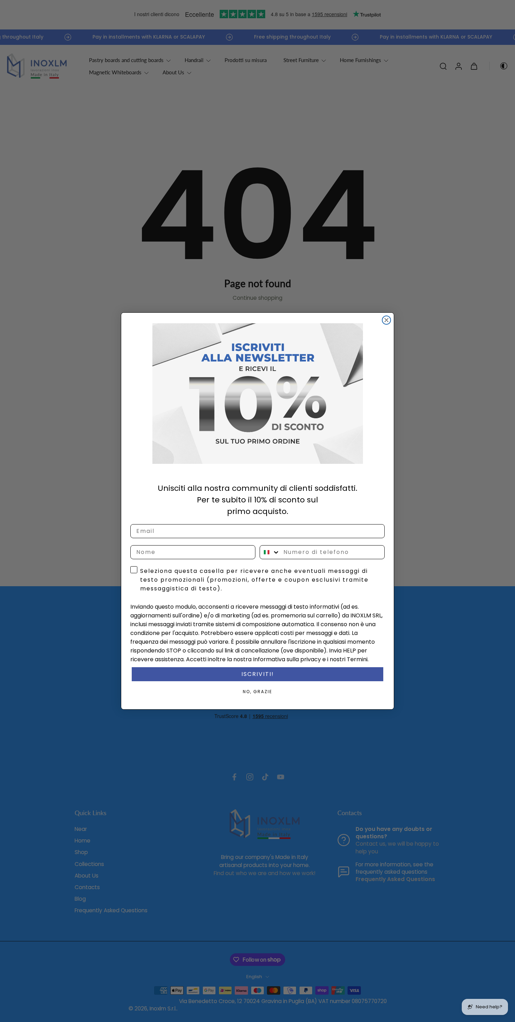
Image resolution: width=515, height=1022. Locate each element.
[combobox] (270, 552)
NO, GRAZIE (257, 692)
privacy (310, 659)
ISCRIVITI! (257, 674)
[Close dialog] (386, 320)
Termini (357, 659)
